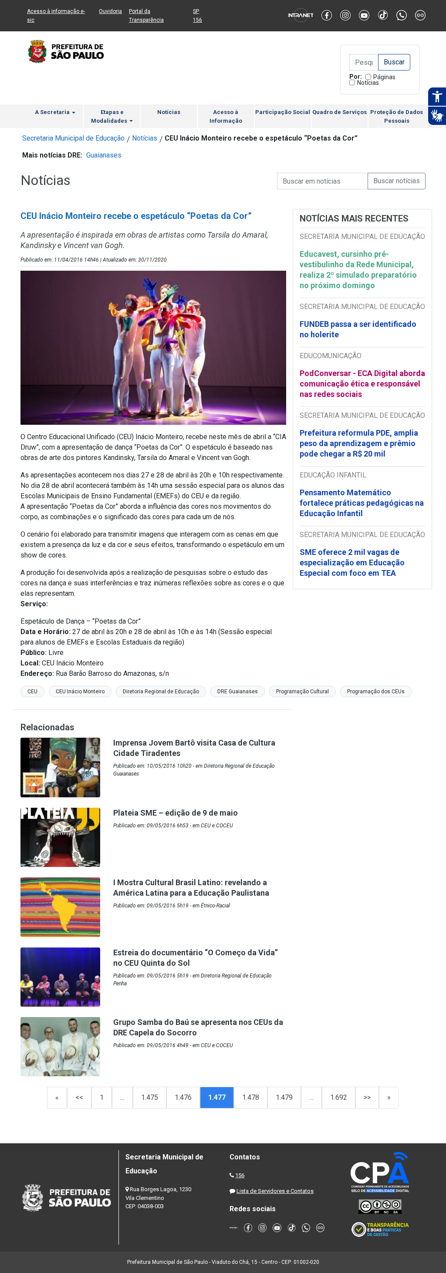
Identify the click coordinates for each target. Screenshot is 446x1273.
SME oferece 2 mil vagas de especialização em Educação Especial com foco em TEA (352, 562)
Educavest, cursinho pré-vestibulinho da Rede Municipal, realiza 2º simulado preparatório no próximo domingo (358, 269)
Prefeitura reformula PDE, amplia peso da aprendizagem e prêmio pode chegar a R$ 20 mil (359, 443)
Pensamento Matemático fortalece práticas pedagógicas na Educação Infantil (362, 503)
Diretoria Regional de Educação (161, 692)
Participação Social (282, 112)
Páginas (384, 77)
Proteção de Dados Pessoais (396, 116)
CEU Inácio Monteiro (80, 692)
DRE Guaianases (237, 692)
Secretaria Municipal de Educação (73, 138)
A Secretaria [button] (53, 112)
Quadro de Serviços (339, 112)
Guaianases (104, 155)
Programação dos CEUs (376, 692)
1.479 (284, 1097)
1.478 (250, 1097)
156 (239, 1175)
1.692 (338, 1097)
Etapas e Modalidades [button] (109, 116)
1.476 (183, 1097)
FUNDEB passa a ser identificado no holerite (358, 329)
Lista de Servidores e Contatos (275, 1191)
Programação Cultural (302, 692)
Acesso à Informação (225, 116)
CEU (32, 692)
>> (367, 1097)
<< (79, 1097)
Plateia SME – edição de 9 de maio (175, 812)
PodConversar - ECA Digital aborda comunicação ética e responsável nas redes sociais (362, 384)
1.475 (149, 1097)
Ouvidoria (110, 11)
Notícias (368, 82)
